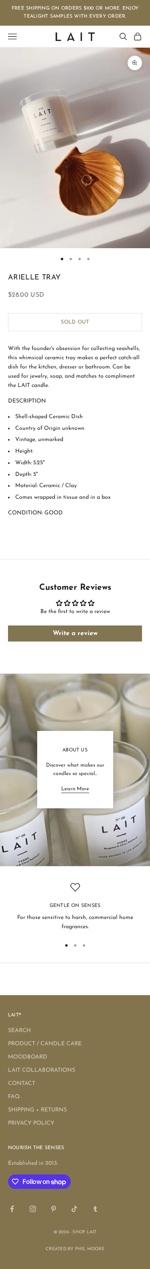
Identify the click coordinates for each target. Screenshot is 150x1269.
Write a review (75, 633)
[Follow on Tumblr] (95, 1209)
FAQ (14, 1097)
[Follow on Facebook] (12, 1209)
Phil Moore (89, 1249)
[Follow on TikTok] (74, 1209)
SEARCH (19, 1031)
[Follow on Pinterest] (54, 1209)
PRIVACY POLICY (31, 1123)
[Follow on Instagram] (33, 1209)
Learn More (75, 788)
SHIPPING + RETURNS (37, 1110)
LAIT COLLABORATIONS (41, 1070)
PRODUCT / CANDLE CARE (45, 1044)
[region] (75, 907)
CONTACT (21, 1084)
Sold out (75, 322)
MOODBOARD (27, 1057)
